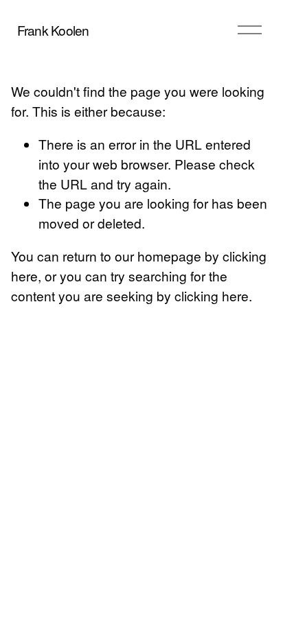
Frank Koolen (53, 30)
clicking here (211, 295)
